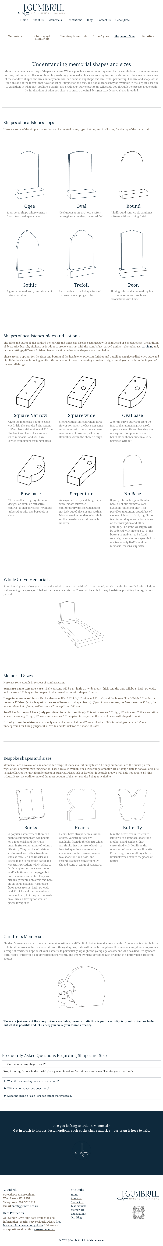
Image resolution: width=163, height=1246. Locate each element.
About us (38, 20)
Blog (90, 20)
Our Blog (76, 1217)
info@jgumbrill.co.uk (25, 1206)
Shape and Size (124, 36)
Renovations (74, 20)
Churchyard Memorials (42, 37)
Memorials (55, 20)
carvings (147, 346)
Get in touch (22, 1130)
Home (24, 20)
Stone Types (101, 36)
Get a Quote (122, 20)
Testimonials (78, 1206)
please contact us (44, 1229)
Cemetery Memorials (74, 36)
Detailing (148, 36)
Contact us (104, 20)
